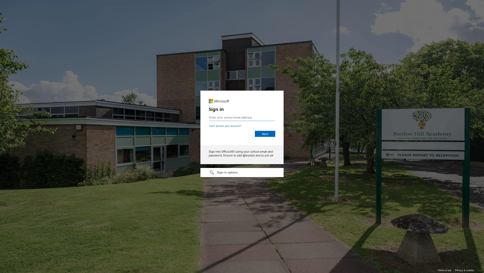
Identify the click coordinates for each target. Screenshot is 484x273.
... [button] (480, 270)
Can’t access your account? (225, 125)
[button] (242, 172)
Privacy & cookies (464, 270)
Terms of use (444, 270)
